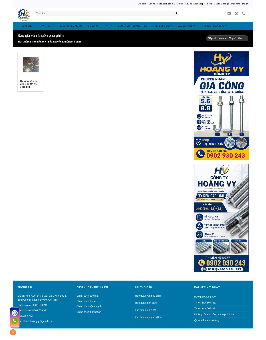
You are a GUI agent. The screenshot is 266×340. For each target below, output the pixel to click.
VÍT (108, 26)
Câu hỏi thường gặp (194, 4)
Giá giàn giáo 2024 (145, 310)
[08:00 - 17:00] (237, 13)
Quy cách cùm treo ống (206, 320)
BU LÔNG (93, 26)
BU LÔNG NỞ (162, 26)
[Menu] (19, 4)
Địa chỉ (245, 4)
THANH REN (44, 26)
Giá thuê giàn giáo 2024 (148, 317)
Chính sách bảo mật (166, 4)
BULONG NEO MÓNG (71, 26)
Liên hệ (152, 4)
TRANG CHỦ (25, 26)
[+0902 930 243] (244, 13)
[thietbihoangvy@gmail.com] (229, 13)
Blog (181, 4)
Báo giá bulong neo (205, 296)
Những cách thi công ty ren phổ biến (214, 314)
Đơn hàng (235, 4)
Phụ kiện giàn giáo (213, 26)
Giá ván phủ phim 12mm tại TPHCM (29, 82)
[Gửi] (176, 13)
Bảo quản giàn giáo (146, 303)
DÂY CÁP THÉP (186, 26)
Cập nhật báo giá (221, 4)
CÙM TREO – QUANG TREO (132, 26)
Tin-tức (209, 4)
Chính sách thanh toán (89, 312)
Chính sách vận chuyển (89, 306)
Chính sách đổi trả (86, 301)
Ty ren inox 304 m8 (204, 308)
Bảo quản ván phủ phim (148, 295)
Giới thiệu (142, 4)
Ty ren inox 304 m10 (205, 302)
